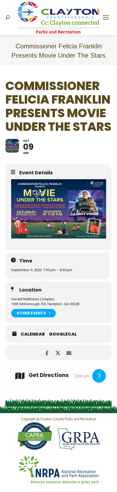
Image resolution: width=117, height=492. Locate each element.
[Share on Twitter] (58, 352)
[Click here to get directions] (99, 376)
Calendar (33, 334)
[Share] (47, 352)
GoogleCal (63, 334)
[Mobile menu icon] (106, 17)
